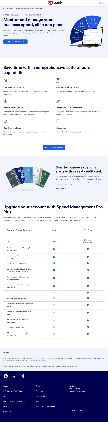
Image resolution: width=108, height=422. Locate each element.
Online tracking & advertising (14, 401)
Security (39, 386)
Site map (39, 391)
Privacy (6, 406)
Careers (6, 396)
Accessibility (41, 396)
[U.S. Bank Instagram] (22, 376)
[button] (101, 3)
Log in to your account (54, 147)
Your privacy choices (44, 406)
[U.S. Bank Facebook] (6, 376)
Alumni (38, 401)
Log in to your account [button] (15, 42)
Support (6, 386)
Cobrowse (7, 411)
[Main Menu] (5, 2)
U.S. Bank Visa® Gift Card (12, 391)
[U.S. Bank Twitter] (14, 376)
